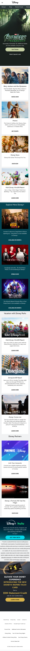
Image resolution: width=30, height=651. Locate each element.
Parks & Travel (19, 7)
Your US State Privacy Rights (18, 633)
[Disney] (15, 2)
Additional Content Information (19, 629)
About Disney (6, 619)
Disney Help (13, 619)
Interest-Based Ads (15, 641)
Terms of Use (7, 629)
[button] (2, 2)
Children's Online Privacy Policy (10, 637)
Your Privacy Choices (22, 637)
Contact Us (24, 619)
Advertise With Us (8, 623)
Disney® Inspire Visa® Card (19, 623)
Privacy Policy (8, 633)
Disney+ (4, 7)
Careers (18, 619)
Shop (10, 7)
